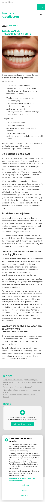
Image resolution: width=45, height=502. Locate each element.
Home (4, 26)
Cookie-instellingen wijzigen (22, 424)
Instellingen (25, 485)
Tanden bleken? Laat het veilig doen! (17, 387)
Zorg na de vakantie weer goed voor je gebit (20, 380)
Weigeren (24, 490)
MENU (41, 7)
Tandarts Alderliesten (10, 14)
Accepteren (24, 495)
